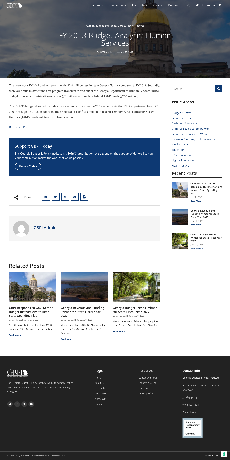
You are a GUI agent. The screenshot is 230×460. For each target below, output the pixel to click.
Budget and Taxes (105, 25)
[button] (46, 197)
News (156, 5)
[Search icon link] (189, 5)
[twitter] (198, 5)
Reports (139, 25)
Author (90, 25)
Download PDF (18, 127)
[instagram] (215, 5)
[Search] (218, 88)
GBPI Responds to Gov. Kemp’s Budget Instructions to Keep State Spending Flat (31, 312)
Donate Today (28, 166)
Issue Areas (116, 5)
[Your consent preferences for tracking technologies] (224, 454)
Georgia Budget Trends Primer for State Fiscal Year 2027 (135, 310)
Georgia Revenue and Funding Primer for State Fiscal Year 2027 (82, 312)
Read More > (15, 335)
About (96, 5)
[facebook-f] (204, 5)
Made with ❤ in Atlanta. (212, 455)
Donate (173, 5)
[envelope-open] (220, 5)
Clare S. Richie (125, 25)
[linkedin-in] (209, 5)
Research (138, 5)
